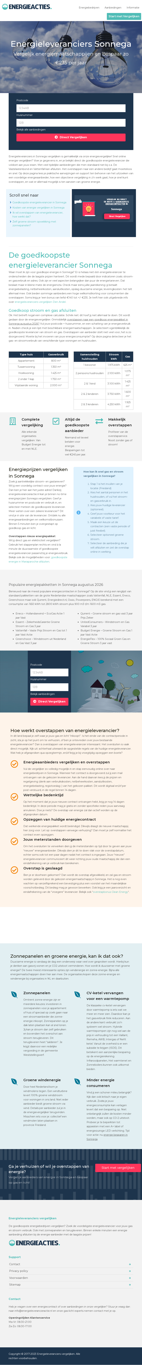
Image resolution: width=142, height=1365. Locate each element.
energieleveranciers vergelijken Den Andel (40, 301)
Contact (14, 1264)
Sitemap (15, 1284)
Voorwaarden (18, 1278)
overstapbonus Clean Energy (110, 892)
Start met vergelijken (118, 1168)
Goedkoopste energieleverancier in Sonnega (39, 202)
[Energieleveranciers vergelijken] (27, 6)
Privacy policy (18, 1271)
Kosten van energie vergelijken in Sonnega (38, 207)
